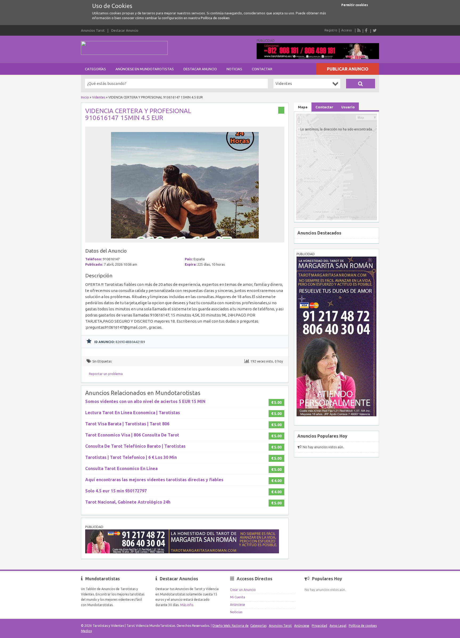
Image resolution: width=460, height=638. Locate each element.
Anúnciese (237, 604)
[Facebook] (367, 30)
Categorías (95, 69)
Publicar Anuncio (347, 69)
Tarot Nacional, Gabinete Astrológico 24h (127, 502)
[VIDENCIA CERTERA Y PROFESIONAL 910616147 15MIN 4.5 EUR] (184, 240)
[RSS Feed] (359, 30)
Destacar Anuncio (124, 30)
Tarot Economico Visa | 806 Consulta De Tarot (132, 435)
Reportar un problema (106, 374)
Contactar (262, 69)
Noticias (234, 69)
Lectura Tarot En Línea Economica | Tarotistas (132, 412)
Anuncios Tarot (93, 30)
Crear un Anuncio (243, 589)
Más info (186, 605)
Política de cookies (215, 18)
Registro (331, 30)
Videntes (98, 97)
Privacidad (319, 625)
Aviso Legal (338, 625)
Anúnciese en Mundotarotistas (145, 69)
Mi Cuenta (237, 597)
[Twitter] (374, 30)
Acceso (346, 30)
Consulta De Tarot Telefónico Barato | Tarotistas (135, 446)
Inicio (85, 97)
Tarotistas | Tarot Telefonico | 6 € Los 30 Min (131, 457)
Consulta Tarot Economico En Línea (121, 468)
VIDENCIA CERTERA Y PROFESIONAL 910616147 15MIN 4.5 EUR (138, 114)
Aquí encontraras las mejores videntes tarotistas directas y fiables (154, 479)
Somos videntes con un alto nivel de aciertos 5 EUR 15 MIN (145, 401)
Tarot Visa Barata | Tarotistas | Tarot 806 (127, 423)
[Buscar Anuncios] (360, 83)
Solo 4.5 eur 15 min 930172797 (116, 490)
